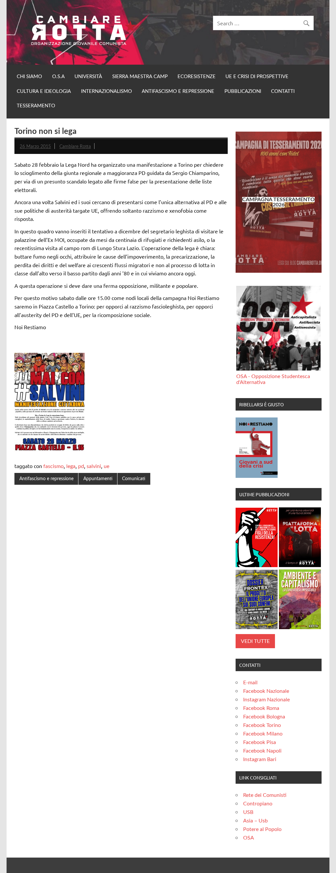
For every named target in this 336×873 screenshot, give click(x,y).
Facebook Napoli (262, 751)
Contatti (283, 91)
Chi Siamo (29, 76)
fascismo (53, 466)
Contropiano (257, 803)
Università (88, 76)
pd (81, 466)
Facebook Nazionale (266, 691)
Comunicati (133, 478)
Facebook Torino (262, 725)
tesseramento (36, 105)
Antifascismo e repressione (178, 91)
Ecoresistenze (197, 76)
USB (248, 812)
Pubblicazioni (242, 91)
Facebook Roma (261, 708)
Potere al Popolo (262, 829)
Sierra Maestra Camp (140, 76)
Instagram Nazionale (266, 699)
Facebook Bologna (264, 716)
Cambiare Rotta (75, 146)
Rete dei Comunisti (264, 795)
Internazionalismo (106, 91)
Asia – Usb (255, 820)
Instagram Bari (259, 759)
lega (70, 466)
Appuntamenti (98, 478)
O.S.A (58, 76)
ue (106, 466)
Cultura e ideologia (44, 91)
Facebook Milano (263, 733)
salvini (94, 466)
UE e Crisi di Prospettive (256, 76)
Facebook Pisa (259, 742)
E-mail (250, 682)
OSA (248, 838)
